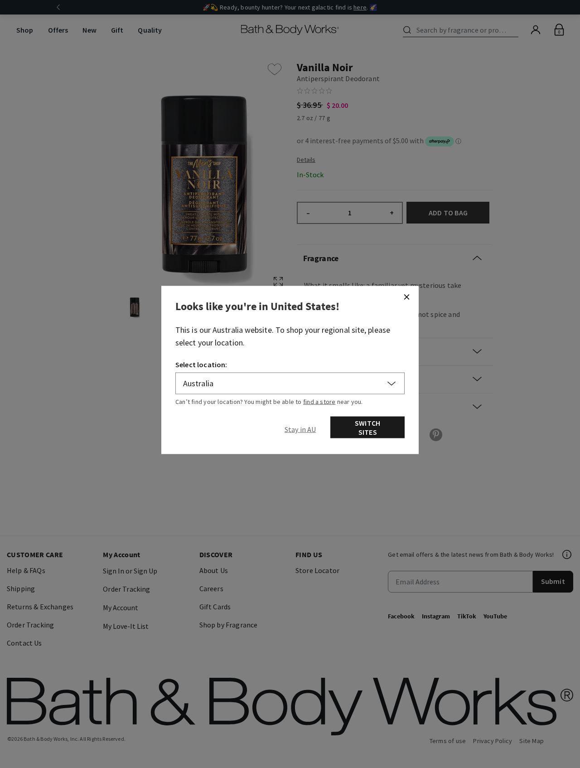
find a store (319, 402)
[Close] (406, 297)
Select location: (201, 364)
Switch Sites (367, 427)
